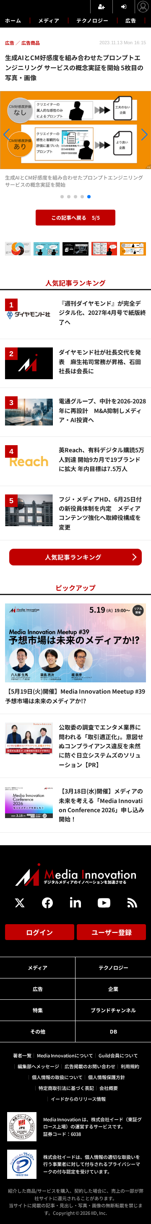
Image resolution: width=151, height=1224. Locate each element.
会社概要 (108, 1088)
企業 (113, 988)
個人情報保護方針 (106, 1077)
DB (113, 1031)
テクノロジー (92, 20)
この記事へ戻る (75, 217)
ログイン (39, 932)
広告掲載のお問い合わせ (90, 1066)
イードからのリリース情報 (78, 1098)
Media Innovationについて (65, 1055)
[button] (22, 136)
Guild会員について (118, 1055)
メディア (49, 20)
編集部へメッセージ (38, 1066)
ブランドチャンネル (113, 1010)
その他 (37, 1031)
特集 (38, 1010)
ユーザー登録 (111, 932)
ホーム (13, 20)
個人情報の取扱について (57, 1077)
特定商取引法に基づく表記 (66, 1088)
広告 (130, 20)
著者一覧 (22, 1055)
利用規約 (130, 1066)
